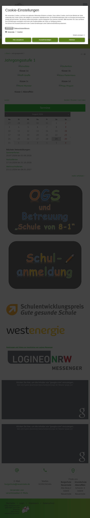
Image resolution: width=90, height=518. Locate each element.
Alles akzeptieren (18, 40)
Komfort (20, 32)
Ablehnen (72, 40)
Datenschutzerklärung (21, 28)
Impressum (9, 28)
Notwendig (11, 32)
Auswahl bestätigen (45, 40)
